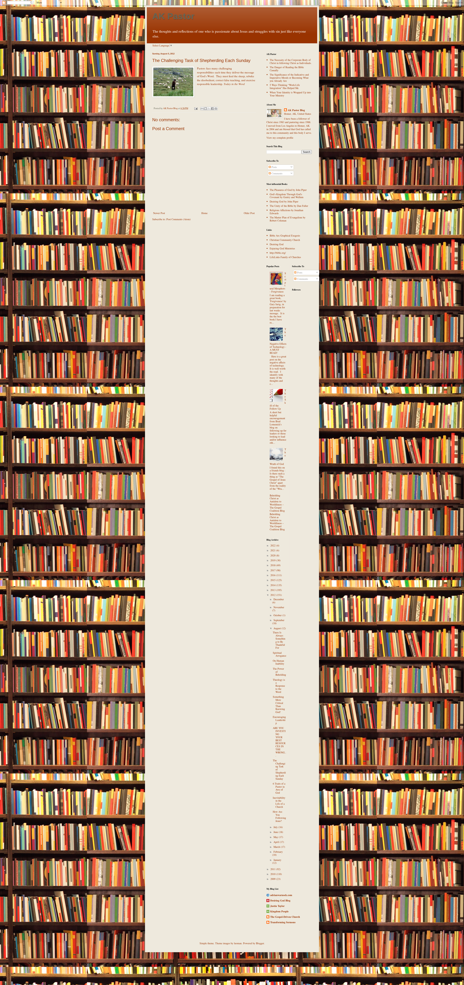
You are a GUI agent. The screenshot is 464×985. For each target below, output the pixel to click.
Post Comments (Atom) (178, 219)
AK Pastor (173, 16)
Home (204, 213)
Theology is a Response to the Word (279, 686)
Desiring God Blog (280, 900)
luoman (238, 943)
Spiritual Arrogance (279, 654)
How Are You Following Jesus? (279, 816)
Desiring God (276, 244)
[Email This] (202, 108)
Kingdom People (279, 911)
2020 (273, 555)
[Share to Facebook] (212, 108)
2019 (273, 560)
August (277, 628)
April (277, 842)
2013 (273, 590)
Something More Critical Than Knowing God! (279, 704)
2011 (273, 869)
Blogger (260, 943)
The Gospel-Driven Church (285, 917)
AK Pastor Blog (296, 110)
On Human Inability (278, 662)
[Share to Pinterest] (216, 108)
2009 (273, 879)
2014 (273, 585)
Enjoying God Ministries (282, 248)
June (276, 832)
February (278, 851)
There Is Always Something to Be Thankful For (279, 640)
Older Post (249, 213)
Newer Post (159, 213)
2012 (273, 595)
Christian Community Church (285, 240)
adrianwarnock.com (281, 895)
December (279, 599)
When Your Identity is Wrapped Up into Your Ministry (290, 94)
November (279, 607)
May (276, 837)
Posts (274, 167)
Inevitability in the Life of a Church (279, 802)
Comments (276, 173)
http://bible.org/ (278, 252)
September (279, 620)
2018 (273, 565)
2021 (273, 550)
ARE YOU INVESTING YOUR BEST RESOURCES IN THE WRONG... (279, 741)
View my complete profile (279, 137)
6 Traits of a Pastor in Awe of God (279, 788)
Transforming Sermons (282, 922)
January (277, 860)
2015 (273, 580)
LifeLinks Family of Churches (285, 257)
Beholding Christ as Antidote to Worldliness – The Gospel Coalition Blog (277, 503)
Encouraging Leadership (279, 720)
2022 (273, 545)
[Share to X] (209, 108)
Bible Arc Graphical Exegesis (285, 235)
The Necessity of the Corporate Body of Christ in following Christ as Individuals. (291, 61)
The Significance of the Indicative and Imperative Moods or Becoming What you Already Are (289, 77)
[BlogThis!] (205, 108)
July (276, 827)
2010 (273, 874)
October (278, 615)
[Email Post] (195, 108)
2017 (273, 570)
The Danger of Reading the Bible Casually (287, 68)
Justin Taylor (277, 906)
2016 (273, 575)
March (277, 847)
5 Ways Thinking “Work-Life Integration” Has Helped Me (285, 86)
